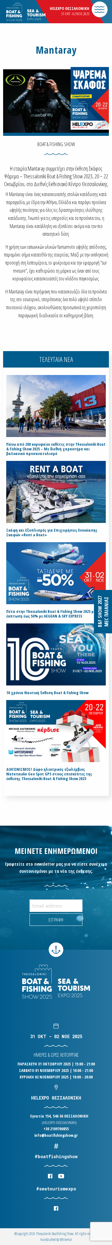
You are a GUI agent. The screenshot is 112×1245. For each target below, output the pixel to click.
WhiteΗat (66, 1239)
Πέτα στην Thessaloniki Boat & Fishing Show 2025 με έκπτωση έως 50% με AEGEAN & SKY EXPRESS (51, 613)
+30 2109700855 (56, 1128)
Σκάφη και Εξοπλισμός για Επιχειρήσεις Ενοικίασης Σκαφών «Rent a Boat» (51, 532)
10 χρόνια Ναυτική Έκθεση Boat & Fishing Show (47, 692)
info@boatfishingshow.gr (56, 1135)
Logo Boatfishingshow (37, 12)
